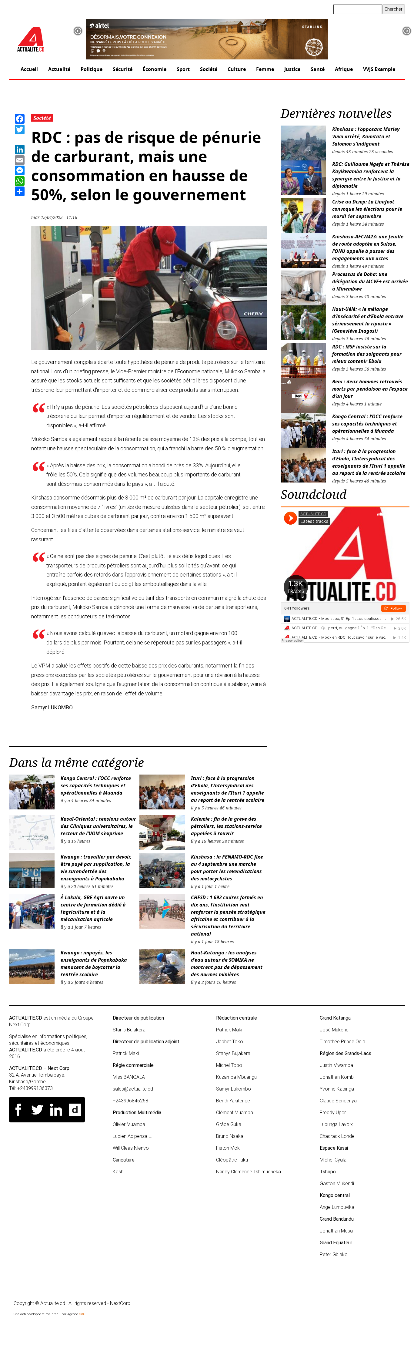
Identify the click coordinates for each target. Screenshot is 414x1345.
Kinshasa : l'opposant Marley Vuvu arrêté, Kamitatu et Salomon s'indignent (365, 136)
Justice (292, 69)
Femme (265, 69)
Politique (91, 69)
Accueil (29, 69)
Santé (318, 69)
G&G (82, 1314)
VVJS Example (379, 69)
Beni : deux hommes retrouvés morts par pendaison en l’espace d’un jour (370, 388)
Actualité (59, 69)
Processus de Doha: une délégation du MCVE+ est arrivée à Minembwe (370, 281)
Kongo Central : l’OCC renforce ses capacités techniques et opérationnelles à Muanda (96, 785)
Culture (237, 69)
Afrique (344, 69)
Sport (183, 69)
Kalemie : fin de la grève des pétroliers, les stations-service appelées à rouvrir (226, 826)
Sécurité (122, 69)
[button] (78, 31)
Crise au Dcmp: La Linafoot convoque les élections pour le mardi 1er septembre (367, 209)
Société (208, 69)
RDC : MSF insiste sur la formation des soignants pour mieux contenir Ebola (367, 354)
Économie (154, 69)
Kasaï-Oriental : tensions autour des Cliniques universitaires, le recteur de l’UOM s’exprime (98, 826)
